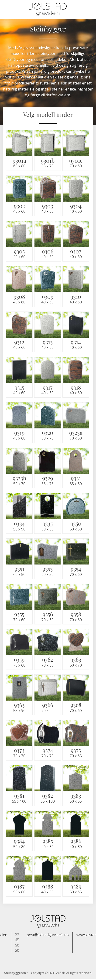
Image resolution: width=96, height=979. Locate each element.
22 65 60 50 (17, 942)
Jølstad (48, 9)
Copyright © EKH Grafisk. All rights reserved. (48, 973)
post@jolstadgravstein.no (48, 934)
